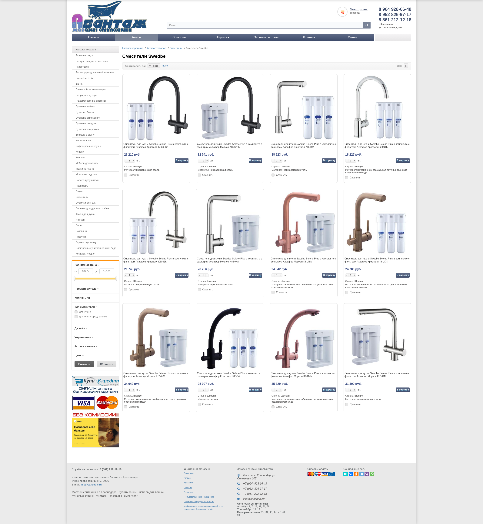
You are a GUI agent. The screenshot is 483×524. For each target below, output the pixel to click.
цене (165, 65)
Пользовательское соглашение (199, 497)
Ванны (79, 83)
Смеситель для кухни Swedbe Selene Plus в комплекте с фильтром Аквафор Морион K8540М (229, 260)
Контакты (309, 37)
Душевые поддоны (86, 123)
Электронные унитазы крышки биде (96, 248)
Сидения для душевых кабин (92, 208)
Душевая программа (87, 129)
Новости (188, 487)
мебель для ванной (151, 492)
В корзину (182, 160)
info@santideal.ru (91, 484)
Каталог (137, 37)
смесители (131, 495)
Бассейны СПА (84, 78)
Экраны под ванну (86, 242)
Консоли (80, 157)
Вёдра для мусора (86, 95)
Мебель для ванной (87, 163)
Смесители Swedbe (143, 56)
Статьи (352, 37)
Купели (80, 151)
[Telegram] (361, 473)
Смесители (82, 197)
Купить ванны (128, 492)
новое (155, 66)
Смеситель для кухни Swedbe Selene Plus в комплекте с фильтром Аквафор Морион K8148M (303, 260)
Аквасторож (82, 66)
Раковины (81, 231)
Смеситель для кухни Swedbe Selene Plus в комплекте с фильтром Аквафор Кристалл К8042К (155, 260)
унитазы (101, 495)
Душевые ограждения (88, 117)
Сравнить (134, 175)
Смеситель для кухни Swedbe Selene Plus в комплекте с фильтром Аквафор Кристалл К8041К (377, 145)
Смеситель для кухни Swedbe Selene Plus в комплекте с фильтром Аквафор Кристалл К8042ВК (155, 145)
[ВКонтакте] (351, 473)
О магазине (179, 37)
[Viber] (367, 473)
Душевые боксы (85, 112)
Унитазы (80, 219)
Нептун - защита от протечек (92, 61)
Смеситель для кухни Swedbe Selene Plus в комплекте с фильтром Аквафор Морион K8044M (303, 375)
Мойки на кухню (85, 168)
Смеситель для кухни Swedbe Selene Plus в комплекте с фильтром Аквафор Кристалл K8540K (303, 145)
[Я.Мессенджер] (345, 473)
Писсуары (81, 236)
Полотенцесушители (87, 180)
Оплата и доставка (266, 37)
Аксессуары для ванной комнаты (95, 72)
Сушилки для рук (85, 202)
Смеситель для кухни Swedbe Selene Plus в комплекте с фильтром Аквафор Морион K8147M (155, 375)
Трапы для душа (85, 214)
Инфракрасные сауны (88, 146)
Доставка (188, 483)
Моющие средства (86, 174)
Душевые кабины (85, 106)
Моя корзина (359, 9)
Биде (79, 225)
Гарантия (223, 37)
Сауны (79, 191)
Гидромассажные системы (91, 100)
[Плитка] (406, 65)
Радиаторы (82, 185)
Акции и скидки (84, 55)
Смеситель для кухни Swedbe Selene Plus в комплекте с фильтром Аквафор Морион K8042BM (229, 145)
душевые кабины (83, 495)
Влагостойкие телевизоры (90, 89)
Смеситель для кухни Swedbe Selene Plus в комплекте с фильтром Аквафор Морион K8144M (377, 375)
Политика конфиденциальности (199, 501)
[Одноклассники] (356, 473)
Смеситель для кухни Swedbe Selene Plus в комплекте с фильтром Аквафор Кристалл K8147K (377, 260)
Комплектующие (85, 253)
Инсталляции (83, 140)
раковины (115, 495)
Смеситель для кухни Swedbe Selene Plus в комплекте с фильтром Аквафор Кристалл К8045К (229, 375)
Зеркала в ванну (85, 134)
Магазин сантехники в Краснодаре (94, 492)
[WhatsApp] (372, 473)
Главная (93, 37)
